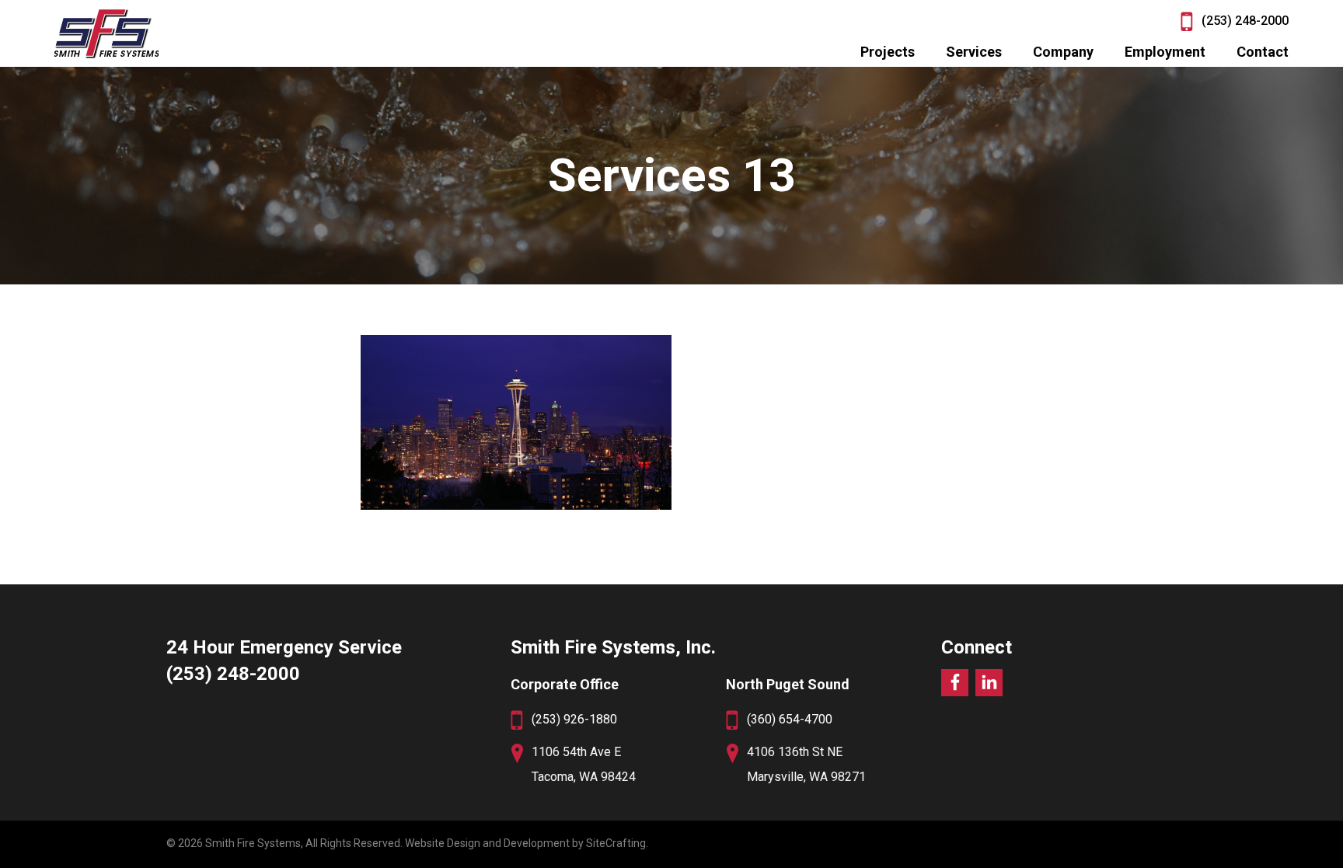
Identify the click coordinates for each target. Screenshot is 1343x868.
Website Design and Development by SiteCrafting (525, 843)
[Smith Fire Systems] (106, 33)
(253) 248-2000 (1245, 20)
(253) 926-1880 (574, 719)
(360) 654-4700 (789, 719)
